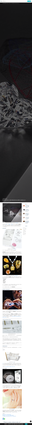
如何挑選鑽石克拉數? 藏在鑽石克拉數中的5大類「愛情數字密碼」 (9, 416)
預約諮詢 (30, 421)
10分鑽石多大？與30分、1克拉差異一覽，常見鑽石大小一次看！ (27, 218)
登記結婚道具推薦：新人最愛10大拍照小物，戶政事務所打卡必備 (27, 210)
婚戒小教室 (24, 227)
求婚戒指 (6, 224)
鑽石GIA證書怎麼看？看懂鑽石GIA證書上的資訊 (10, 366)
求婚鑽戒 (9, 224)
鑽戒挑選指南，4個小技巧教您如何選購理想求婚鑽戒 (8, 415)
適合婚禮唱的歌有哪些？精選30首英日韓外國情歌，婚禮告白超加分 (27, 222)
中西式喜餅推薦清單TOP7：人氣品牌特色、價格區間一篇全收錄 (27, 206)
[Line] (4, 418)
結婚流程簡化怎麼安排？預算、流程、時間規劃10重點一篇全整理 (27, 214)
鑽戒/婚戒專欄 (5, 3)
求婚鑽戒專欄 (24, 231)
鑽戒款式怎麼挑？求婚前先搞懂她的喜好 (7, 414)
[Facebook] (3, 418)
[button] (31, 1)
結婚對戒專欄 (24, 233)
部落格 (7, 3)
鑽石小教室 (24, 234)
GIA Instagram (16, 275)
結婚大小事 (24, 232)
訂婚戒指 (12, 224)
